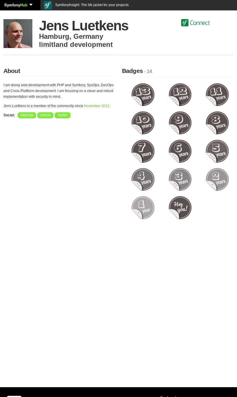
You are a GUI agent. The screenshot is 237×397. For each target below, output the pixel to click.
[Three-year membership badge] (180, 179)
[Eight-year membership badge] (217, 123)
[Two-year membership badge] (217, 179)
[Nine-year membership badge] (180, 123)
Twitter (63, 115)
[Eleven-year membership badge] (217, 94)
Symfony (15, 5)
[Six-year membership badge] (180, 151)
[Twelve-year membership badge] (180, 94)
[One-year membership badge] (143, 207)
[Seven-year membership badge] (143, 151)
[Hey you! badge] (180, 207)
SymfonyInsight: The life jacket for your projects (91, 5)
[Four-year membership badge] (143, 179)
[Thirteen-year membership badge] (143, 94)
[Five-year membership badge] (217, 151)
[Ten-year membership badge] (143, 123)
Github (45, 115)
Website (27, 115)
